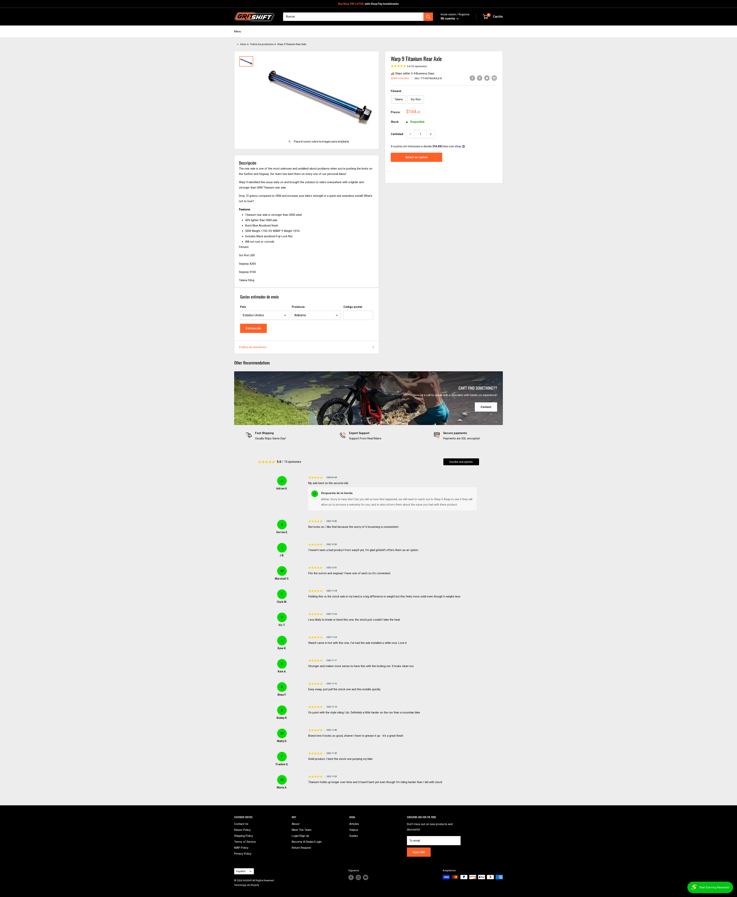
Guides (353, 836)
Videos (353, 830)
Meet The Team (301, 830)
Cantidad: (397, 134)
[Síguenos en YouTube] (365, 877)
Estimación (253, 328)
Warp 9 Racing (400, 78)
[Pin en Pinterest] (479, 78)
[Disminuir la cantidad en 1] (410, 134)
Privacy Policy (242, 853)
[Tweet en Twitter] (487, 78)
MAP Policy (241, 847)
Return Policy (242, 830)
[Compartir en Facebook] (472, 78)
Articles (354, 824)
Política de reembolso (253, 347)
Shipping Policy (243, 836)
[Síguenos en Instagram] (358, 877)
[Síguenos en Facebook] (351, 877)
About (295, 824)
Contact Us (241, 824)
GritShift (247, 880)
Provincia (298, 307)
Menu (237, 31)
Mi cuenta (448, 18)
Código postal (352, 307)
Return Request (301, 847)
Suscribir (419, 852)
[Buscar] (428, 16)
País (243, 307)
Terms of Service (245, 841)
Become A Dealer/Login (307, 841)
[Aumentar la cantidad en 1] (431, 134)
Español (240, 871)
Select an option (416, 157)
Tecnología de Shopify (246, 885)
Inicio (243, 44)
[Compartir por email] (494, 78)
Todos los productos (261, 44)
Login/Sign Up (300, 836)
